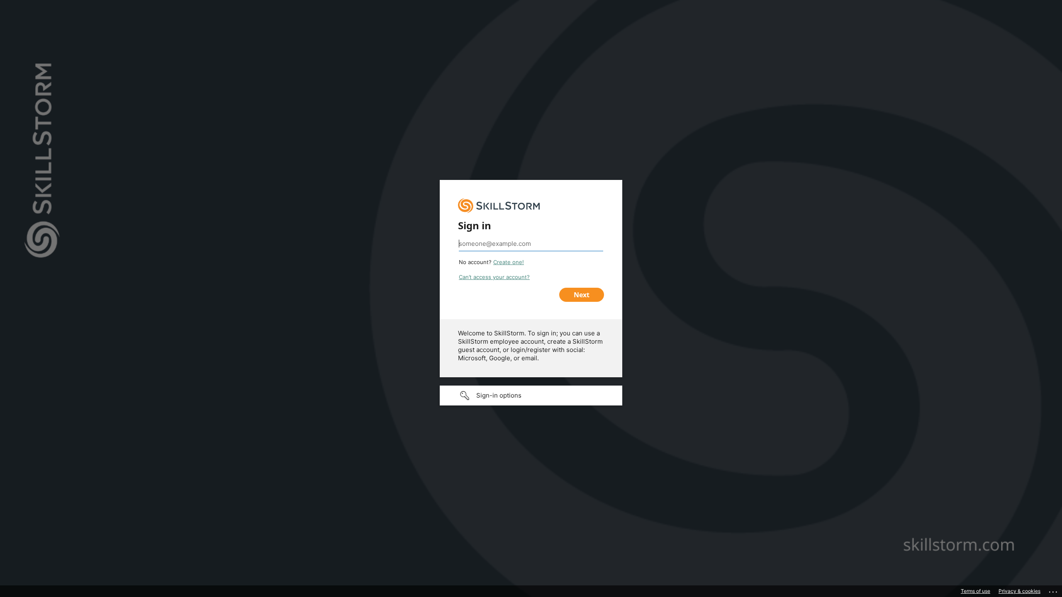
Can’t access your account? (494, 277)
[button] (531, 395)
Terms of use (975, 591)
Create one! (508, 262)
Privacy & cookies (1019, 591)
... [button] (1054, 590)
